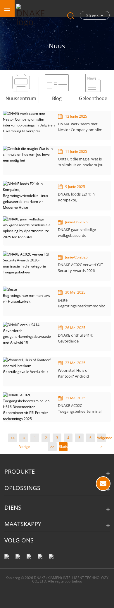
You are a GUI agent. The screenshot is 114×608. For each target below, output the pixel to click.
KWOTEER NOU (103, 483)
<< (13, 437)
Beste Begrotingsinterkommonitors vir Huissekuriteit (81, 303)
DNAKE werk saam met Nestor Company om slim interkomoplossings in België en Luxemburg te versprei (80, 127)
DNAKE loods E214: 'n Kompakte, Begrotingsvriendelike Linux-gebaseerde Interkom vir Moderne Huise (77, 197)
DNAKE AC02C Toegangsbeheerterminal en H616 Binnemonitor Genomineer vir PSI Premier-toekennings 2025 (80, 408)
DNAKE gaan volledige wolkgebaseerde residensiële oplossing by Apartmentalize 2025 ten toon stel (79, 232)
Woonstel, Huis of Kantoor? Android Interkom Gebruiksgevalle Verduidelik (80, 373)
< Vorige (23, 438)
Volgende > (101, 438)
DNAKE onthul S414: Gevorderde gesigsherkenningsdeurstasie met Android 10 (81, 338)
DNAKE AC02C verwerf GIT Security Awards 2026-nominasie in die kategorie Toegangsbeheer (80, 267)
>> (52, 446)
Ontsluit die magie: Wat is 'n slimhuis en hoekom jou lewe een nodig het (80, 162)
